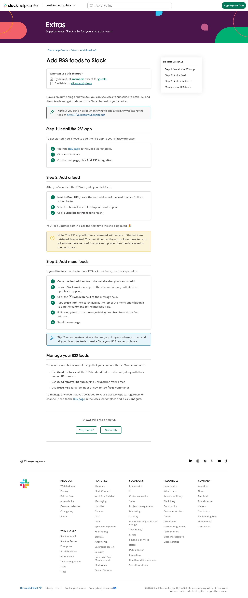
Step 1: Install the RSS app (180, 69)
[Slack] (24, 526)
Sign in (213, 5)
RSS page (74, 149)
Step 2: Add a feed (175, 75)
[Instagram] (197, 461)
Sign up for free (234, 5)
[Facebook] (204, 461)
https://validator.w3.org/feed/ (86, 115)
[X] (212, 461)
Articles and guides (59, 5)
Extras (74, 50)
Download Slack (29, 588)
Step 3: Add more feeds (178, 81)
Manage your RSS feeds (178, 87)
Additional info (88, 50)
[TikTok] (226, 461)
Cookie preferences (75, 588)
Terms (59, 588)
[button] (86, 430)
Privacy (49, 588)
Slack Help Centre (58, 50)
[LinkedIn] (190, 461)
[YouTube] (219, 461)
